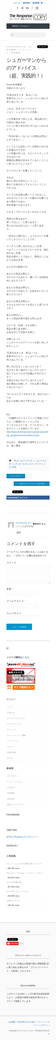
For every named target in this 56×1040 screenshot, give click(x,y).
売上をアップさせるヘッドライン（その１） (25, 873)
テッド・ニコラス (14, 782)
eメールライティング (16, 718)
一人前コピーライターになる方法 (31, 484)
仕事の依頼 (11, 752)
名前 (9, 589)
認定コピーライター (15, 804)
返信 (19, 532)
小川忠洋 (11, 787)
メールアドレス (16, 601)
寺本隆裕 (15, 53)
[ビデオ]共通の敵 (14, 882)
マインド (11, 747)
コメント (11, 562)
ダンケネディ (12, 776)
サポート (44, 1025)
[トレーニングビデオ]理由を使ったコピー (24, 864)
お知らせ (11, 712)
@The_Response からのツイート (22, 837)
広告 (14, 467)
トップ (10, 707)
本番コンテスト (13, 901)
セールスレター (26, 464)
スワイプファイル (14, 724)
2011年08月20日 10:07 (23, 523)
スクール (16, 3)
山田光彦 (11, 799)
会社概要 (11, 1022)
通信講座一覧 (37, 3)
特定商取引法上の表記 (26, 1022)
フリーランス (12, 741)
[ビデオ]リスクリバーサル (18, 891)
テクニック (11, 730)
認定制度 (26, 3)
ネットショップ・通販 (16, 735)
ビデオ (10, 758)
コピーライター (26, 460)
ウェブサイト (13, 613)
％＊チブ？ (16, 476)
